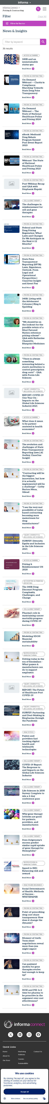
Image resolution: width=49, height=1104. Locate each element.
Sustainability (23, 1063)
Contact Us (38, 1052)
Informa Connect (10, 7)
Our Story (6, 1060)
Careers (21, 1059)
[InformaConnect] (10, 1034)
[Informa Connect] (19, 1034)
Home (5, 1052)
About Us (6, 1056)
